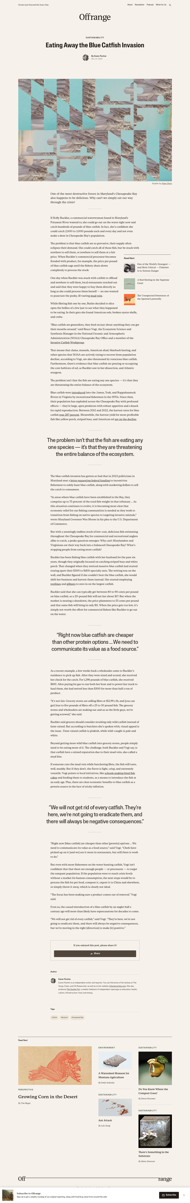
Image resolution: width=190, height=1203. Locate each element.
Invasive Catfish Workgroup (67, 342)
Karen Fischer (100, 56)
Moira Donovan (148, 1161)
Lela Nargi (105, 1126)
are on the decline (125, 419)
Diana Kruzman (148, 1098)
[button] (55, 1075)
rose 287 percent (69, 414)
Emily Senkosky (107, 1083)
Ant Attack (105, 1120)
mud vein (96, 295)
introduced (78, 392)
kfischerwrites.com (117, 986)
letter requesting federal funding (90, 480)
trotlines (55, 583)
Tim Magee (26, 1103)
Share (97, 953)
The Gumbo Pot (73, 989)
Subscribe (171, 1195)
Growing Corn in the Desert (48, 1096)
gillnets (71, 583)
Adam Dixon (167, 184)
